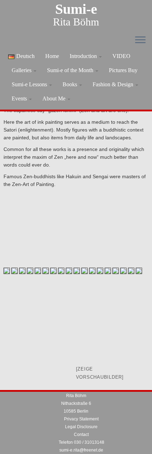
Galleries (22, 70)
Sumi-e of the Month (71, 70)
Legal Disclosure (81, 426)
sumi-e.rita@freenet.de (81, 450)
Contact (81, 434)
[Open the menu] (140, 40)
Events (20, 98)
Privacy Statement (81, 419)
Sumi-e (76, 9)
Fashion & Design (114, 84)
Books (70, 84)
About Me (54, 98)
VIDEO (121, 56)
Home (52, 56)
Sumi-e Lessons (30, 84)
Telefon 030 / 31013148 (81, 442)
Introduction (84, 56)
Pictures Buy (123, 70)
